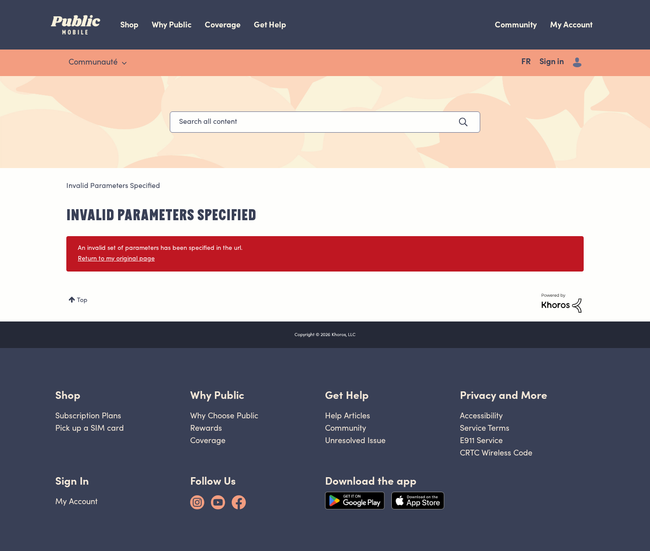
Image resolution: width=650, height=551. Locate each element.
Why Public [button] (217, 395)
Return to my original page (116, 259)
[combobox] (325, 122)
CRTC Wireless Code (496, 453)
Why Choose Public (224, 415)
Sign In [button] (72, 481)
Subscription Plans (88, 415)
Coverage (223, 24)
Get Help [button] (347, 395)
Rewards (206, 428)
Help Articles (347, 415)
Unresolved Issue (355, 440)
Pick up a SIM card (89, 428)
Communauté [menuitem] (93, 63)
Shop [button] (67, 395)
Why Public (171, 24)
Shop (129, 24)
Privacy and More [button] (503, 395)
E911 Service (481, 440)
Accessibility (481, 415)
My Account (571, 24)
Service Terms (484, 428)
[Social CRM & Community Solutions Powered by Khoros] (561, 303)
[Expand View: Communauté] (124, 63)
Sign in (551, 62)
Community (516, 24)
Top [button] (82, 301)
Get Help (270, 24)
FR (526, 62)
